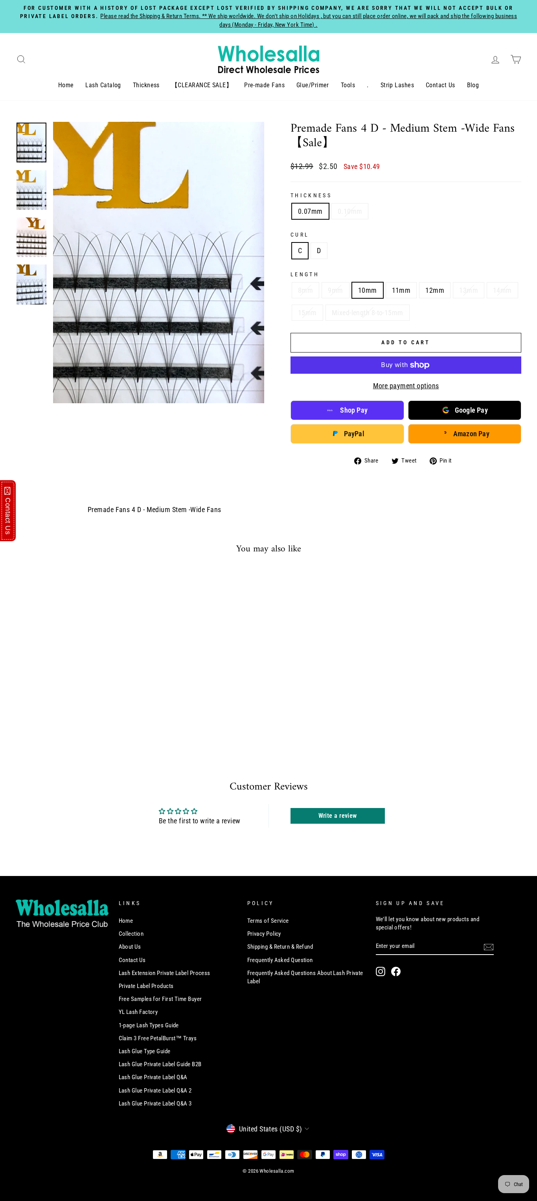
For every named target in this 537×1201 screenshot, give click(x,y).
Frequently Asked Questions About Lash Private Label (305, 977)
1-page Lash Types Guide (149, 1025)
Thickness (146, 85)
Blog (473, 85)
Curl (300, 234)
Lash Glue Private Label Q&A (153, 1077)
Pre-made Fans (264, 85)
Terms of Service (268, 920)
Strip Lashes (397, 85)
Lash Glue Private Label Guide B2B (160, 1064)
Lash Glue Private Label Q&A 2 (155, 1090)
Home (66, 85)
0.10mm (350, 211)
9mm (335, 290)
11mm (401, 290)
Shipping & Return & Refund (280, 946)
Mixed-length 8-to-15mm (367, 313)
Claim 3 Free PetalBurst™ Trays (158, 1038)
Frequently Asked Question (280, 960)
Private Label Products (146, 986)
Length (305, 274)
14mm (502, 290)
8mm (305, 290)
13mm (468, 290)
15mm (307, 313)
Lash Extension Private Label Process (164, 973)
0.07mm (310, 211)
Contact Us (440, 85)
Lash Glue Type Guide (145, 1051)
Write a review (337, 815)
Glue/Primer (312, 85)
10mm (367, 290)
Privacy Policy (264, 933)
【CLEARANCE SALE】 (201, 85)
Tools (348, 85)
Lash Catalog (103, 85)
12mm (434, 290)
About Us (130, 946)
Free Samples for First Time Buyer (160, 999)
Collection (131, 933)
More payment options (406, 386)
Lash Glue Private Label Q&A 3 (155, 1103)
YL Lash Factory (138, 1012)
